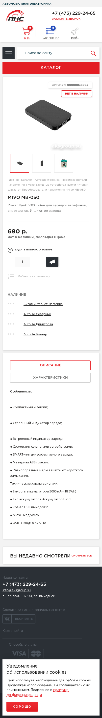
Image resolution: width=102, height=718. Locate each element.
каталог (51, 68)
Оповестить (52, 262)
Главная (13, 180)
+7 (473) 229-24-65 (74, 14)
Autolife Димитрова (38, 324)
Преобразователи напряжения (43, 190)
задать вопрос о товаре (33, 250)
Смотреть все (82, 556)
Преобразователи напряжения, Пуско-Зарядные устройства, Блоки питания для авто (48, 185)
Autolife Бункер (35, 334)
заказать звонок (66, 19)
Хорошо (22, 706)
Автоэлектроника (47, 180)
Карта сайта (12, 631)
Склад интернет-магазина (43, 304)
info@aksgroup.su (16, 590)
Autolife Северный (37, 314)
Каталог (26, 180)
